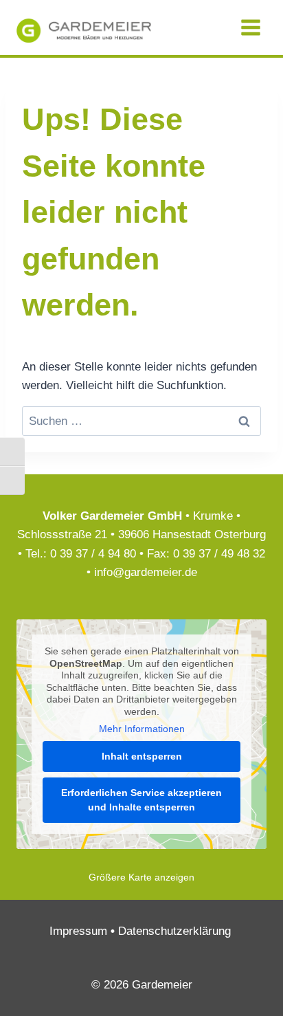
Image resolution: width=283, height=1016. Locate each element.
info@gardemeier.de (145, 572)
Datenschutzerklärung (174, 931)
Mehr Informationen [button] (142, 728)
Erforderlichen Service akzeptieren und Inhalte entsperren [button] (141, 800)
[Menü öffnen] (250, 27)
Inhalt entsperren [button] (142, 756)
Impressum (78, 931)
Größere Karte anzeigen (141, 877)
